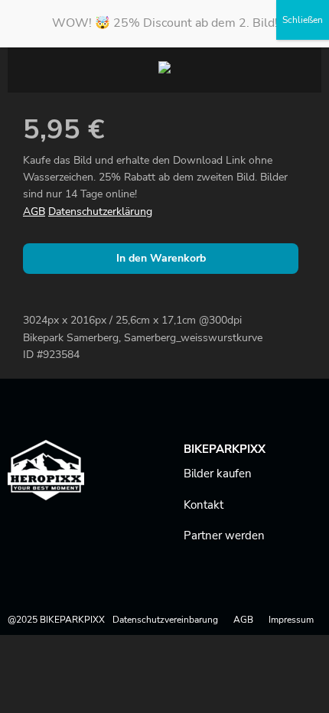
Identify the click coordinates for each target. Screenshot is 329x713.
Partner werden (224, 535)
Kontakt (203, 505)
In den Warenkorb (161, 258)
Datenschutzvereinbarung (165, 620)
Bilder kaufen (218, 473)
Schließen (302, 20)
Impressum (291, 620)
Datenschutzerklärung (100, 211)
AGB (34, 211)
